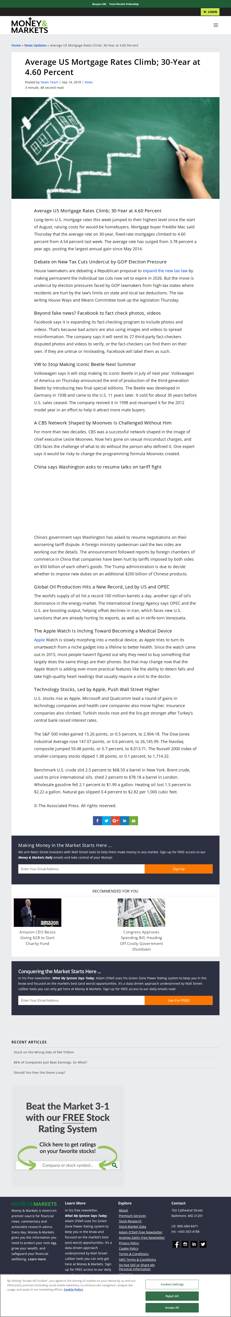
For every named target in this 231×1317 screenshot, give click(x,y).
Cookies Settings (172, 1284)
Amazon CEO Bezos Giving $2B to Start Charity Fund (37, 937)
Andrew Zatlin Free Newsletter (142, 1237)
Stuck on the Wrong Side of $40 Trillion (44, 1052)
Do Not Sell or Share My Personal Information (137, 1267)
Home (16, 45)
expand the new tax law (165, 270)
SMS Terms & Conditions (137, 1259)
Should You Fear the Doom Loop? (39, 1072)
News (89, 82)
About (123, 1210)
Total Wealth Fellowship (124, 4)
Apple (39, 639)
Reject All (172, 1296)
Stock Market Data (132, 1226)
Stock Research (130, 1221)
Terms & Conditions (134, 1254)
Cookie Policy (128, 1248)
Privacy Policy (129, 1243)
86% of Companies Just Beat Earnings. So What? (50, 1062)
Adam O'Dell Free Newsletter (140, 1232)
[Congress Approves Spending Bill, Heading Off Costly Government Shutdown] (141, 912)
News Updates (35, 45)
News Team (49, 82)
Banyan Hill (99, 4)
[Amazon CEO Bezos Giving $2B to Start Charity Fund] (37, 912)
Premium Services (132, 1216)
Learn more (37, 1259)
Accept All (172, 1307)
